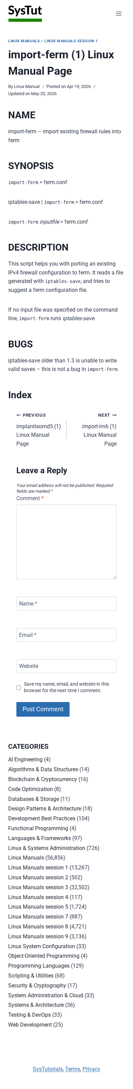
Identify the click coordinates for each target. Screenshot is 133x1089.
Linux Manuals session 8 (38, 926)
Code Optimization (30, 789)
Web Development (30, 1024)
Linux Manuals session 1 (71, 41)
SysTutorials (48, 1069)
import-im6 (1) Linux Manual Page (99, 430)
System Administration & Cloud (45, 995)
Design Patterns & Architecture (44, 808)
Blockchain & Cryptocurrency (42, 779)
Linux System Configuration (41, 946)
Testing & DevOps (29, 1015)
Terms (72, 1069)
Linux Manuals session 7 (38, 916)
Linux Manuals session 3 (38, 887)
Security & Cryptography (37, 985)
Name (28, 603)
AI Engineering (25, 759)
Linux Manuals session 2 (38, 877)
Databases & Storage (33, 799)
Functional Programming (38, 828)
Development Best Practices (41, 818)
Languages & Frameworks (39, 838)
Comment (30, 498)
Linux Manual (27, 86)
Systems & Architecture (36, 1005)
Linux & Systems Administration (46, 848)
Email (27, 634)
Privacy (91, 1069)
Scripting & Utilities (31, 975)
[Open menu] (118, 13)
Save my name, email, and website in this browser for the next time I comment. (66, 687)
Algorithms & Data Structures (43, 769)
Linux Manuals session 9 (38, 936)
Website (28, 666)
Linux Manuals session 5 (38, 907)
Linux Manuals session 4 (38, 897)
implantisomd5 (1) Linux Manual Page (38, 430)
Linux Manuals (24, 41)
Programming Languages (39, 966)
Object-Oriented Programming (43, 956)
